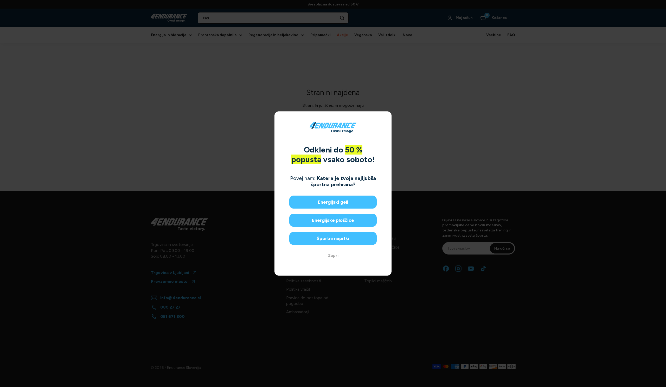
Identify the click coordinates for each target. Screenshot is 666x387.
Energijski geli (333, 202)
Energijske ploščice (333, 220)
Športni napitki (333, 238)
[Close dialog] (385, 117)
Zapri (333, 255)
